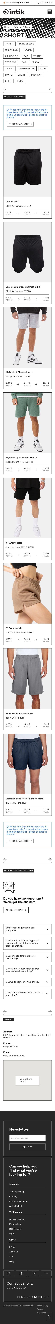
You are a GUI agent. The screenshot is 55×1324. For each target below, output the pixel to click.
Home (7, 27)
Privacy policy (42, 1306)
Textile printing (16, 1192)
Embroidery (15, 1224)
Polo (20, 81)
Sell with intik (15, 1206)
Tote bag (10, 62)
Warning (40, 1309)
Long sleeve (26, 43)
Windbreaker (27, 68)
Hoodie (27, 50)
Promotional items (18, 1201)
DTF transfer (15, 1229)
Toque (37, 56)
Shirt (8, 81)
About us (13, 1252)
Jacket (9, 68)
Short (21, 75)
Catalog (18, 27)
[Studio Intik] (22, 11)
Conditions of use (44, 1313)
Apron (35, 62)
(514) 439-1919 (10, 1046)
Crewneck (11, 50)
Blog (11, 1261)
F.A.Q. (12, 1247)
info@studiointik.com (14, 1056)
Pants (8, 75)
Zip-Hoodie (11, 56)
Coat (43, 68)
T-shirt (9, 43)
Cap (25, 56)
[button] (27, 929)
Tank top (36, 75)
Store (12, 1256)
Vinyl (11, 1234)
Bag (23, 62)
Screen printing (17, 1219)
